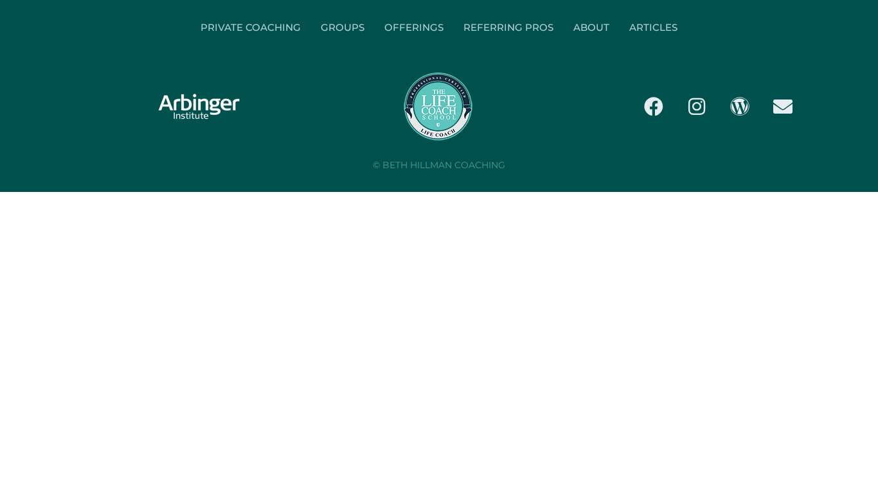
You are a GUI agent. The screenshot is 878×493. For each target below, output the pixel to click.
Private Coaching (251, 27)
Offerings (413, 27)
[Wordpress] (739, 106)
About (591, 27)
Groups (342, 27)
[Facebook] (653, 106)
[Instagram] (696, 106)
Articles (653, 27)
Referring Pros (508, 27)
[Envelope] (783, 106)
